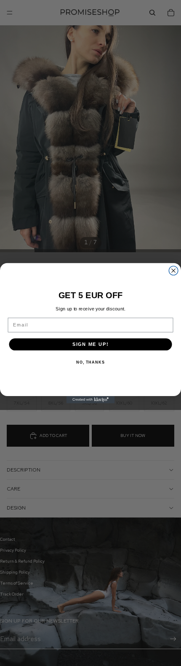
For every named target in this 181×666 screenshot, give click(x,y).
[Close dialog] (173, 270)
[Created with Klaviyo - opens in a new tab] (91, 399)
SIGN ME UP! (90, 344)
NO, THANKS (90, 362)
